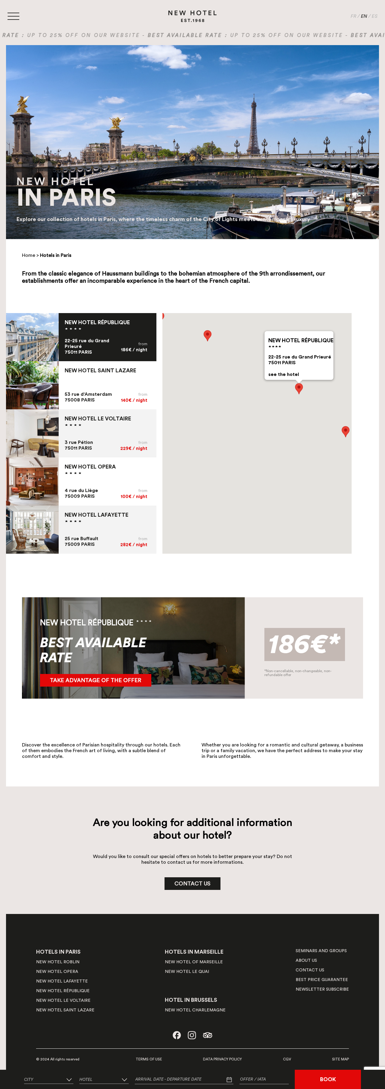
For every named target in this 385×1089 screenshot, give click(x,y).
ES (374, 16)
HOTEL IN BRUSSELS (191, 1000)
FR (353, 16)
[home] (192, 16)
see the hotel (283, 374)
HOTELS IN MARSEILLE (194, 952)
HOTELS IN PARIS (58, 952)
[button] (299, 388)
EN (364, 16)
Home (28, 255)
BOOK (328, 1079)
